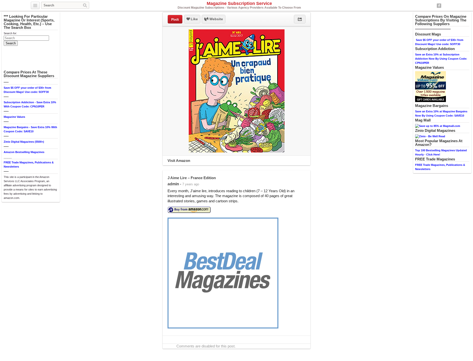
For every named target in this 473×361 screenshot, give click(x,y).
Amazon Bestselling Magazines (24, 152)
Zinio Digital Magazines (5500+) (24, 141)
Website (215, 19)
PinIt (175, 19)
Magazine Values (14, 116)
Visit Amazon (179, 160)
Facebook (439, 5)
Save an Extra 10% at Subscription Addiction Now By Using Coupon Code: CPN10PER (441, 58)
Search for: (10, 33)
